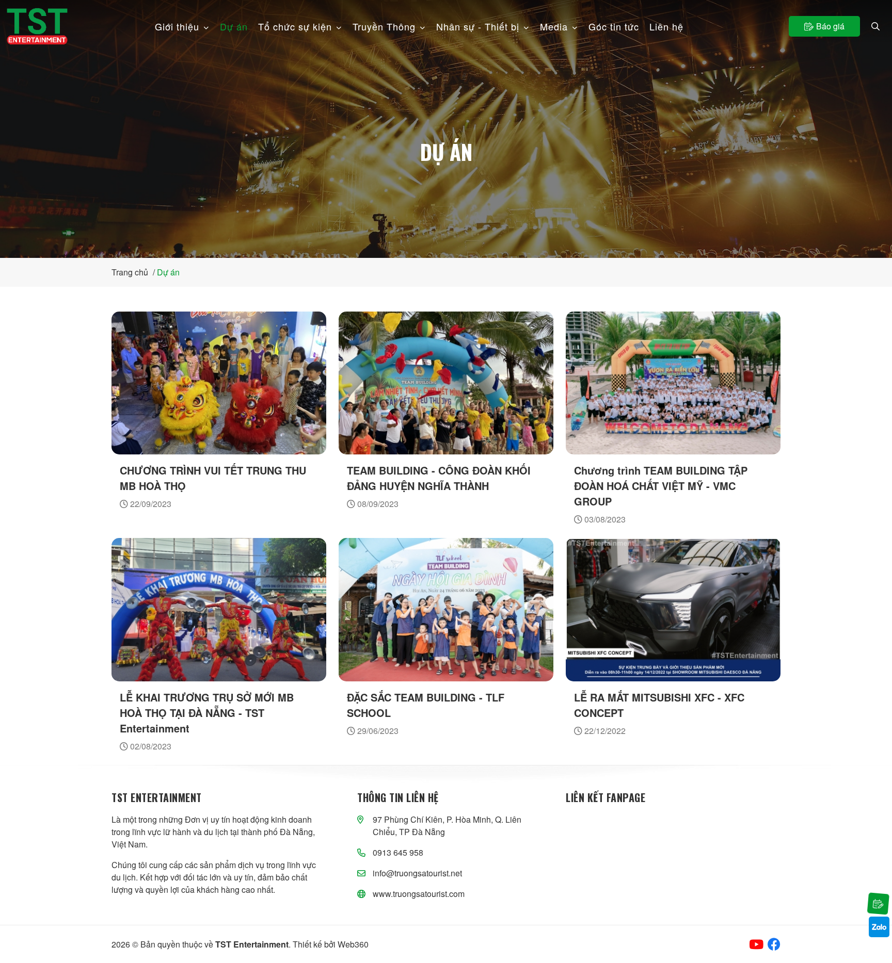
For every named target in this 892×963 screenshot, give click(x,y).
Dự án (234, 26)
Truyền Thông (384, 26)
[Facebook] (774, 944)
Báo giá (830, 26)
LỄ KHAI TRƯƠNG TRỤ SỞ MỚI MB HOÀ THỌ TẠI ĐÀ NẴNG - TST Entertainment (207, 713)
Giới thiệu (177, 26)
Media (554, 26)
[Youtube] (756, 944)
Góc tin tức (613, 26)
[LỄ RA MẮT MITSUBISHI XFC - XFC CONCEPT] (673, 609)
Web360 (353, 944)
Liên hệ (666, 26)
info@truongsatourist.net (417, 873)
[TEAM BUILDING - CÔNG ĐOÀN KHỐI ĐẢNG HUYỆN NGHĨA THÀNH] (446, 383)
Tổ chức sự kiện (295, 26)
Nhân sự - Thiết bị (477, 26)
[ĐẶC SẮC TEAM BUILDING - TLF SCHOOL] (446, 609)
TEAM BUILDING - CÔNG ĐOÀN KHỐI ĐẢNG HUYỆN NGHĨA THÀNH (439, 478)
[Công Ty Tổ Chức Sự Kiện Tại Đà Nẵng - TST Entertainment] (37, 26)
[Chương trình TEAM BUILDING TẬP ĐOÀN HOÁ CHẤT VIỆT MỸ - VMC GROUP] (673, 383)
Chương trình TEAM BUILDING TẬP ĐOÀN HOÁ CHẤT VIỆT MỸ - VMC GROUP (660, 486)
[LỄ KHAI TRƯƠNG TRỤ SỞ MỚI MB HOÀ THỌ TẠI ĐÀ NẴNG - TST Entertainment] (219, 609)
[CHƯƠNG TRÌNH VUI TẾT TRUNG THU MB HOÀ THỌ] (219, 383)
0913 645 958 (398, 852)
